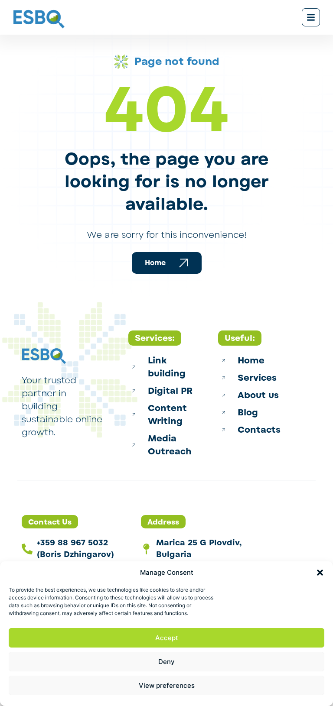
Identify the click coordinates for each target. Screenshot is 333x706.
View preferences (167, 685)
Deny (166, 661)
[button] (320, 572)
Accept (166, 638)
